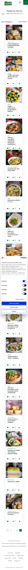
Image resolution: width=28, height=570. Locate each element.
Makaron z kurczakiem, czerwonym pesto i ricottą (13, 234)
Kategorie (20, 558)
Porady (14, 558)
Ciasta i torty (11, 42)
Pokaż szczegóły (20, 299)
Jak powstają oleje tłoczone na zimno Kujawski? (14, 546)
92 (17, 530)
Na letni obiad (11, 323)
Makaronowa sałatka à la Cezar (14, 201)
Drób (9, 198)
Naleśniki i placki (12, 448)
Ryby (9, 135)
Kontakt (10, 560)
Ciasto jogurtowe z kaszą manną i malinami (13, 420)
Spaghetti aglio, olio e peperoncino (14, 169)
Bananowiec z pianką (13, 481)
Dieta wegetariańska (12, 167)
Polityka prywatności (9, 555)
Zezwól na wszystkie (14, 303)
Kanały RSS (8, 558)
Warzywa (10, 73)
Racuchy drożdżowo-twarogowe (14, 513)
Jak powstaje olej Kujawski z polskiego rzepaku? (14, 543)
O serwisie (10, 553)
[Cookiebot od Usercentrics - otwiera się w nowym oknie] (20, 258)
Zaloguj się (17, 560)
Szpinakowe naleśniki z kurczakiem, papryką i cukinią (14, 451)
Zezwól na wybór (14, 307)
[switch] (24, 285)
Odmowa (14, 311)
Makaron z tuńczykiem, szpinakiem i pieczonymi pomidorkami (11, 141)
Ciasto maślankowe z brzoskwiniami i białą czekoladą (14, 45)
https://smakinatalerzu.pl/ (16, 13)
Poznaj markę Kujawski (14, 541)
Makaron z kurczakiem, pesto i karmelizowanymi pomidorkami (13, 390)
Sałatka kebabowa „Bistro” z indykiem (13, 357)
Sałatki (9, 104)
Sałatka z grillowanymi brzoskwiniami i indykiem (12, 109)
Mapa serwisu (20, 555)
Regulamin (17, 553)
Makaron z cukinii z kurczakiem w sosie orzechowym (13, 326)
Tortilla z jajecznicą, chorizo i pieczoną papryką (13, 76)
